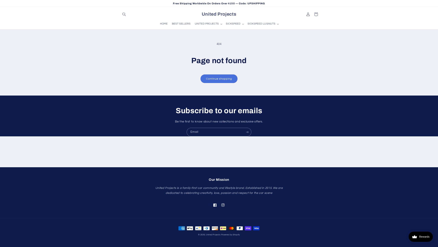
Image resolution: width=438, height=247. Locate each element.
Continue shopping (219, 78)
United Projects (213, 235)
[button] (124, 14)
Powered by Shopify (230, 235)
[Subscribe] (247, 132)
